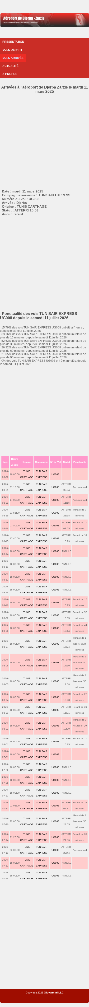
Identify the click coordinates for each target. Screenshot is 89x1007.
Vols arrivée (12, 58)
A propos (9, 74)
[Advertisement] (44, 140)
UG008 (55, 474)
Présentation (13, 41)
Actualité (10, 66)
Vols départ (12, 50)
